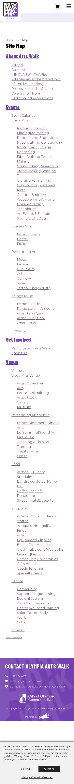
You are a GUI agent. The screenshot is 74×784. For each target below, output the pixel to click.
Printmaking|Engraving (37, 138)
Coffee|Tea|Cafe (30, 491)
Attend (17, 65)
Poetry (22, 239)
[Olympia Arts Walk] (10, 10)
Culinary (24, 278)
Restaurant (26, 496)
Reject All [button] (25, 768)
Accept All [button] (49, 768)
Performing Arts (24, 252)
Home (10, 40)
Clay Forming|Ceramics (36, 185)
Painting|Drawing (32, 128)
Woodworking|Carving (36, 199)
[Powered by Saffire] (44, 716)
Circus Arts (26, 269)
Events (13, 107)
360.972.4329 (18, 676)
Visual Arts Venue (25, 375)
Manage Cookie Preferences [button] (37, 777)
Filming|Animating (33, 133)
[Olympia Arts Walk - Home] (37, 699)
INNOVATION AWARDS (29, 74)
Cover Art (19, 70)
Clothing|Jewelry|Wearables (40, 549)
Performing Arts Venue (30, 415)
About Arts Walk (22, 56)
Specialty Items (29, 573)
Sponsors (19, 353)
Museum (24, 407)
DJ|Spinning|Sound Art (36, 432)
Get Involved (18, 339)
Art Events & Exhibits (34, 214)
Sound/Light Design (34, 218)
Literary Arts (21, 226)
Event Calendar (24, 115)
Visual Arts (20, 120)
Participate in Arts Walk (31, 348)
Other (22, 274)
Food (15, 464)
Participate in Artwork (35, 309)
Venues (17, 371)
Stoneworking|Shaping (36, 171)
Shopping (19, 508)
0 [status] (61, 6)
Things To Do (22, 296)
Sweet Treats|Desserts (35, 500)
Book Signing (28, 234)
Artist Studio (27, 398)
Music (22, 259)
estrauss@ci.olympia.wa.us (28, 681)
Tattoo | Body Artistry (34, 288)
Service (17, 581)
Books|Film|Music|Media (37, 545)
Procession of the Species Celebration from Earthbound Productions (32, 93)
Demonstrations (30, 304)
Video (21, 283)
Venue (12, 362)
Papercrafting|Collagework (39, 142)
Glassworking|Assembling (38, 166)
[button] (69, 6)
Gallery (22, 402)
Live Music (25, 437)
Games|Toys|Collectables (37, 559)
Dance (22, 264)
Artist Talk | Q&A (30, 313)
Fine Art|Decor (29, 554)
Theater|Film (27, 451)
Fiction (23, 244)
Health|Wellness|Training (38, 608)
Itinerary (18, 331)
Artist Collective (30, 383)
